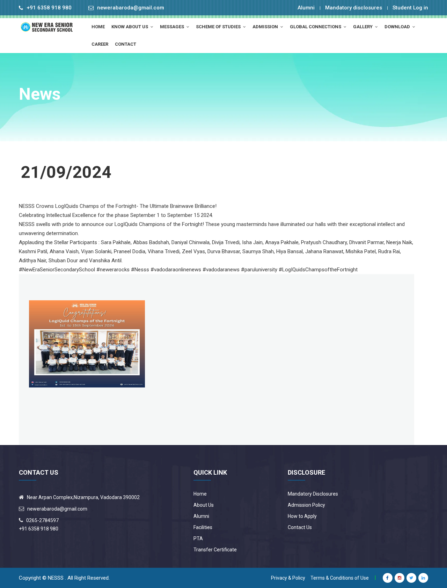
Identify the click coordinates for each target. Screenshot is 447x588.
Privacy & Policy (288, 578)
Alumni (306, 8)
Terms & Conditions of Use (339, 578)
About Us (203, 505)
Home (200, 494)
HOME (98, 26)
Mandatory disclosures (353, 8)
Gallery (363, 26)
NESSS (56, 578)
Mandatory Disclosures (313, 494)
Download (397, 26)
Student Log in (410, 8)
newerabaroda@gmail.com (130, 7)
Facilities (202, 527)
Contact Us (300, 527)
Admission (265, 26)
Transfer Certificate (215, 549)
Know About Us (130, 26)
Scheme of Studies (219, 26)
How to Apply (302, 516)
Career (99, 44)
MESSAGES (172, 26)
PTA (198, 538)
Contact (125, 44)
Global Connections (316, 26)
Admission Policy (306, 505)
